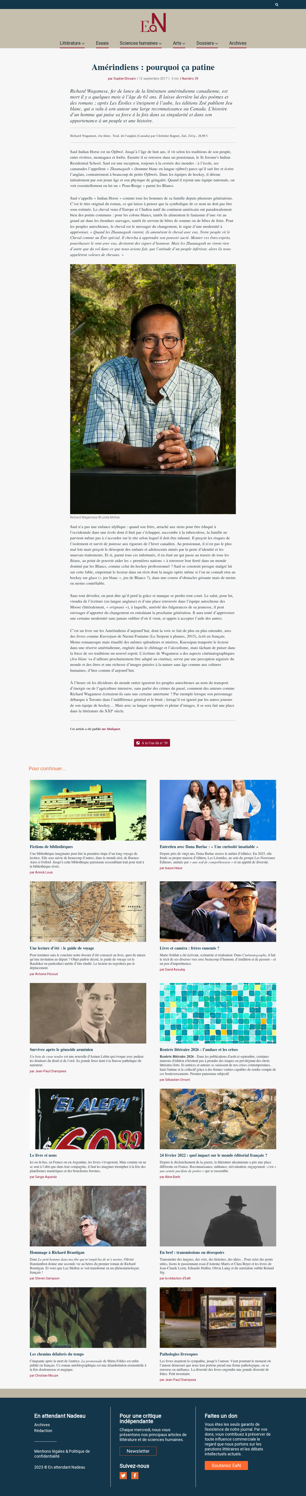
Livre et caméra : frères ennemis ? (189, 948)
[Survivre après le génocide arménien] (88, 1012)
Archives (237, 43)
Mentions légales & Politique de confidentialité (62, 1454)
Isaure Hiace (173, 868)
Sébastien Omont (177, 1079)
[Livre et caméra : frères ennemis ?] (218, 911)
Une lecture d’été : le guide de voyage (62, 948)
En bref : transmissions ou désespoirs (192, 1252)
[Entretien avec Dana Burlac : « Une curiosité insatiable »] (218, 809)
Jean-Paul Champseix (50, 1071)
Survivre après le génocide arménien (61, 1049)
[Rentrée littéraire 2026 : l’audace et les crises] (218, 1012)
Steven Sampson (47, 1278)
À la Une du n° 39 (154, 742)
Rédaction (43, 1430)
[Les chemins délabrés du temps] (88, 1317)
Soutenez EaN (226, 1465)
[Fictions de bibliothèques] (88, 809)
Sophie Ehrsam (125, 79)
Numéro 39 (190, 79)
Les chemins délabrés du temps (57, 1354)
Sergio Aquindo (46, 1177)
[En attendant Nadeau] (153, 22)
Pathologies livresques (179, 1354)
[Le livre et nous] (88, 1118)
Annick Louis (44, 872)
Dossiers (205, 43)
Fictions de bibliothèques (51, 846)
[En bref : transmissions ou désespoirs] (218, 1215)
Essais (102, 43)
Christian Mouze (46, 1375)
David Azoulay (175, 969)
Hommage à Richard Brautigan (57, 1252)
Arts (177, 43)
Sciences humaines (139, 43)
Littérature (70, 43)
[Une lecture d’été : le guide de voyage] (88, 911)
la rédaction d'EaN (177, 1278)
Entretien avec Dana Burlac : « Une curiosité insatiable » (209, 846)
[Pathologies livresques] (218, 1317)
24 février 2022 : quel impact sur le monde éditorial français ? (213, 1155)
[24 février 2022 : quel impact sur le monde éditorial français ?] (218, 1118)
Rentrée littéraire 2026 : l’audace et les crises (199, 1049)
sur (111, 728)
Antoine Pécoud (46, 974)
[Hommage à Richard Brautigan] (88, 1215)
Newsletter (138, 1451)
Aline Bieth (172, 1177)
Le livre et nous (43, 1155)
